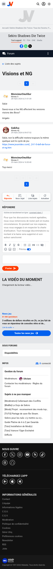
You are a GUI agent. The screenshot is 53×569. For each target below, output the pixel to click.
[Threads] (5, 462)
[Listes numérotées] (29, 245)
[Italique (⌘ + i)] (10, 245)
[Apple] (12, 481)
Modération (8, 519)
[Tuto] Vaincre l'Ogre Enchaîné (19, 430)
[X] (12, 454)
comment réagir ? (36, 213)
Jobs (4, 548)
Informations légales (12, 507)
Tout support (16, 40)
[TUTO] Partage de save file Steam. (22, 413)
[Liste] (25, 245)
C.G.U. (5, 511)
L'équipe (6, 503)
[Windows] (20, 481)
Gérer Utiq (7, 532)
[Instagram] (20, 454)
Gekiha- (15, 127)
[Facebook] (5, 454)
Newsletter (7, 540)
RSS (4, 544)
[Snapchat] (12, 462)
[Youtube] (27, 454)
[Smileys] (5, 249)
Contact (6, 499)
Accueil (5, 28)
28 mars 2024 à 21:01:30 (21, 99)
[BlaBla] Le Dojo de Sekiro (17, 405)
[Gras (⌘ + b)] (5, 245)
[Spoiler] (42, 245)
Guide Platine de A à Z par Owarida (21, 422)
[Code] (38, 245)
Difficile (8, 435)
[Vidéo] (14, 249)
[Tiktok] (42, 454)
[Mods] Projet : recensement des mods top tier (26, 409)
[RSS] (35, 454)
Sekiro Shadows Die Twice (21, 28)
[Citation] (33, 245)
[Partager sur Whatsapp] (26, 46)
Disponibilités (11, 353)
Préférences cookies (12, 536)
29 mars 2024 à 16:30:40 (21, 162)
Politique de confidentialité (15, 524)
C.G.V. (5, 515)
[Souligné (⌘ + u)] (14, 245)
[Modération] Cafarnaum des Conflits (23, 401)
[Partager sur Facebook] (21, 46)
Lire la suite (7, 327)
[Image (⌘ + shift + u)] (10, 249)
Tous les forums (40, 28)
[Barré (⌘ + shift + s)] (18, 245)
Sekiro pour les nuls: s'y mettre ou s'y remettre (23, 418)
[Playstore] (5, 481)
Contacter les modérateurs (18, 383)
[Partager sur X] (30, 46)
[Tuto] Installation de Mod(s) (18, 426)
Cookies (6, 528)
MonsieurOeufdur (21, 94)
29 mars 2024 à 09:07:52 (21, 132)
